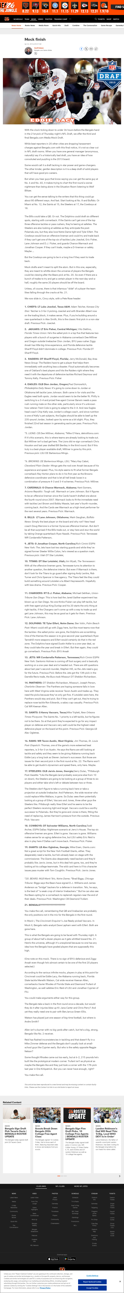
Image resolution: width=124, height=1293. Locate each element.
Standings (75, 1217)
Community (14, 1211)
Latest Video (35, 1197)
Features (34, 1235)
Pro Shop (94, 1219)
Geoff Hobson (39, 48)
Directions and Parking (94, 1237)
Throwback (54, 1211)
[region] (62, 1281)
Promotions (75, 1221)
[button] (58, 1176)
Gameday (55, 1203)
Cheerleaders (55, 1223)
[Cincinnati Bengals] (62, 1270)
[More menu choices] (70, 19)
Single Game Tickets (112, 1205)
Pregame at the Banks (94, 1213)
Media (14, 1201)
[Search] (96, 19)
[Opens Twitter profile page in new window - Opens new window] (35, 53)
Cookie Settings (92, 1276)
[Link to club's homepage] (7, 19)
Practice (55, 1207)
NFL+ (75, 1225)
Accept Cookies (92, 1288)
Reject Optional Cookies (92, 1282)
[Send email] (91, 50)
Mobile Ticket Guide (112, 1233)
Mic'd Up (34, 1219)
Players (55, 1215)
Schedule (75, 1197)
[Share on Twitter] (86, 50)
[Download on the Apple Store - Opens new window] (53, 1259)
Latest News (14, 1197)
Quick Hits (14, 1221)
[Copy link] (96, 49)
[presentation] (120, 1176)
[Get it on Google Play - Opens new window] (70, 1260)
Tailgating (94, 1207)
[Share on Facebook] (81, 50)
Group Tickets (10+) (112, 1225)
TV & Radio (75, 1201)
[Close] (120, 1281)
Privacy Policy (45, 1288)
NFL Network (34, 1245)
